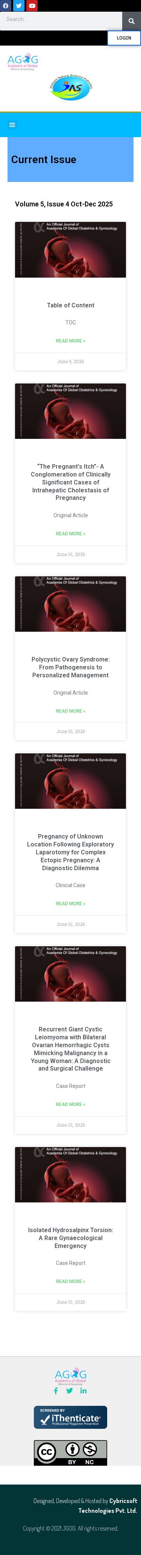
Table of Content (70, 305)
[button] (12, 125)
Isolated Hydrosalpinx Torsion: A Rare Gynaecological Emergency (70, 1238)
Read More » (70, 341)
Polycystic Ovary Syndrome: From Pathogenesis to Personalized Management (71, 667)
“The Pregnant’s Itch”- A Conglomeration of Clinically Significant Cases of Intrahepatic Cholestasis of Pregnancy (71, 482)
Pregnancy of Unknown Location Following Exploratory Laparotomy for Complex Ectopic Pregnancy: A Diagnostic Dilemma (70, 852)
